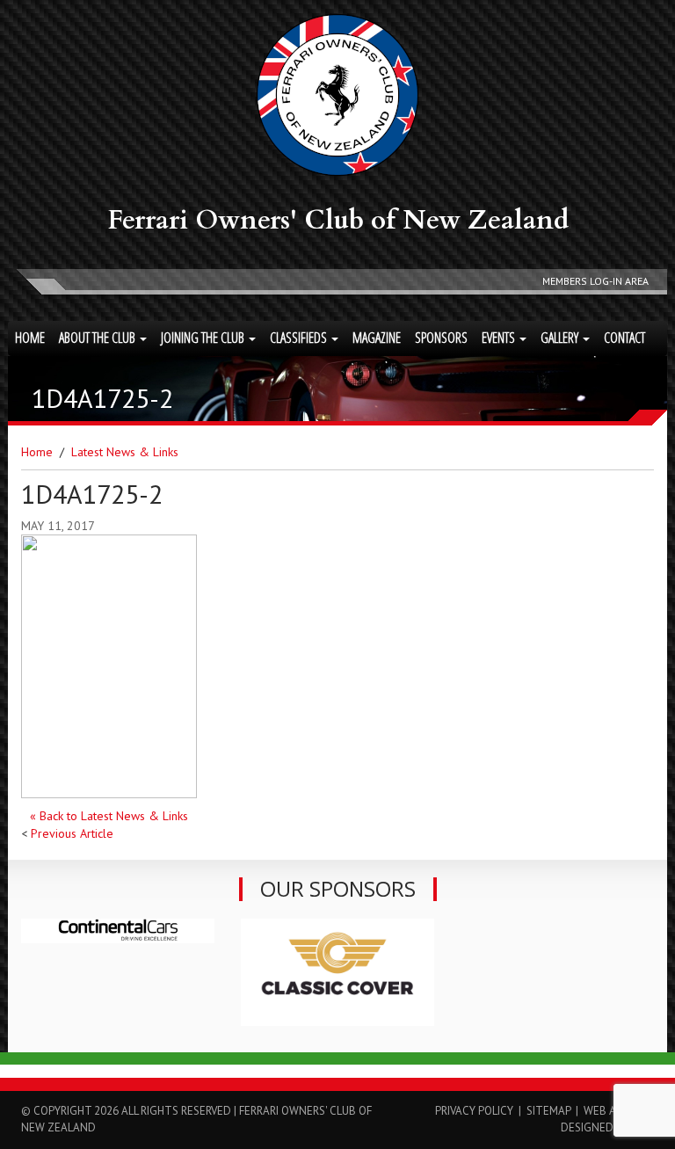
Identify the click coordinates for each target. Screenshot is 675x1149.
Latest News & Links (124, 452)
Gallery (561, 337)
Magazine (376, 337)
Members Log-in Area (595, 280)
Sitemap (548, 1110)
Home (30, 337)
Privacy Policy (474, 1110)
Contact (624, 337)
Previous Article (72, 833)
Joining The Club (204, 337)
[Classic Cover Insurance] (337, 972)
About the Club (98, 337)
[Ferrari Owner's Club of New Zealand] (337, 95)
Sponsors (441, 337)
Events (500, 337)
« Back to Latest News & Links (109, 816)
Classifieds (300, 337)
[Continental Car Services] (117, 931)
